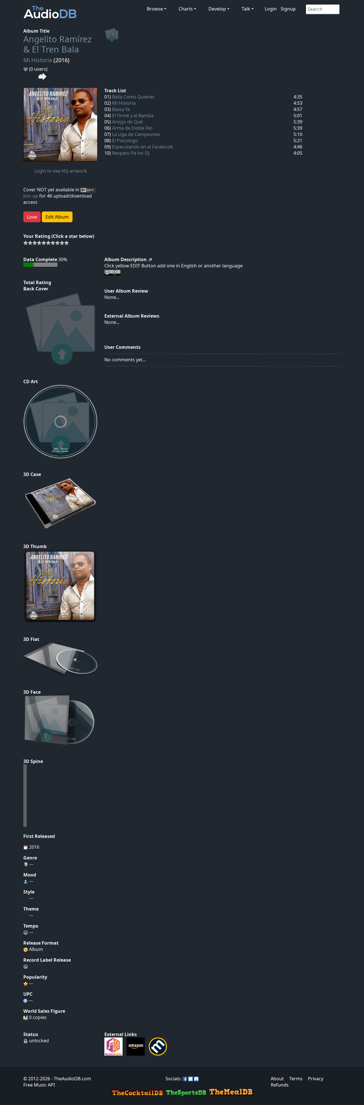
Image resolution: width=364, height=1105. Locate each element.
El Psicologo (125, 140)
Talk (246, 9)
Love (32, 217)
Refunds (280, 1085)
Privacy (315, 1078)
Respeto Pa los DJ (130, 153)
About (277, 1078)
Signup (288, 9)
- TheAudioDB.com (70, 1078)
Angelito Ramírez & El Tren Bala (57, 44)
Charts (186, 9)
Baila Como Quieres (133, 97)
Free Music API (39, 1085)
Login (271, 9)
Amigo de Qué (127, 122)
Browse (155, 9)
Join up (30, 196)
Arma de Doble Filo (132, 128)
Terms (296, 1078)
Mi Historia (37, 60)
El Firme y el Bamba (133, 115)
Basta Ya (121, 109)
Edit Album (57, 217)
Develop (217, 9)
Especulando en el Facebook (142, 147)
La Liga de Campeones (136, 134)
